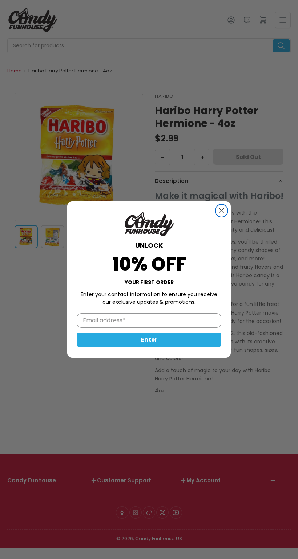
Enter (149, 339)
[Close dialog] (221, 210)
